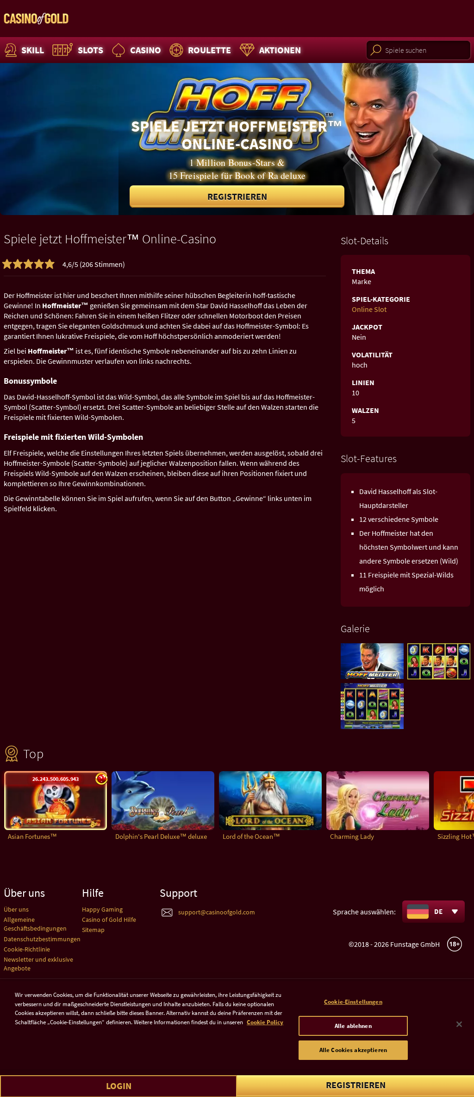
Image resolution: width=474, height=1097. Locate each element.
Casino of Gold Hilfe (109, 919)
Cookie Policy (265, 1022)
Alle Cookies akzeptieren (353, 1050)
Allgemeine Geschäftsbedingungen (35, 923)
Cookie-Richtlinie (27, 949)
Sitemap (93, 930)
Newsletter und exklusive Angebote (38, 963)
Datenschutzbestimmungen (42, 939)
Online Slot (369, 309)
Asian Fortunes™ (32, 836)
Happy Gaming (102, 909)
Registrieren (237, 196)
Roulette (209, 50)
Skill (32, 50)
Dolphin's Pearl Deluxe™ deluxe (161, 836)
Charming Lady (352, 836)
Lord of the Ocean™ (251, 836)
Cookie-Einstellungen (353, 1002)
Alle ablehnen (353, 1026)
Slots (90, 50)
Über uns (16, 909)
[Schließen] (459, 1024)
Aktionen (280, 50)
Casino (145, 50)
